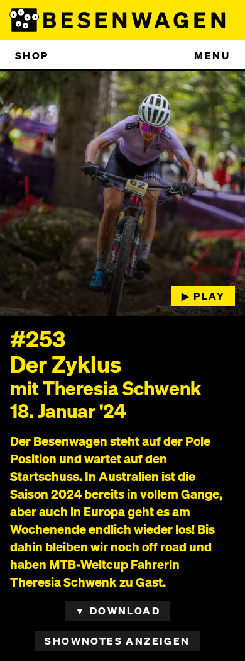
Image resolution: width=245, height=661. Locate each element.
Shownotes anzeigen (117, 640)
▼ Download (117, 610)
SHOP (32, 55)
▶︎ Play (203, 295)
